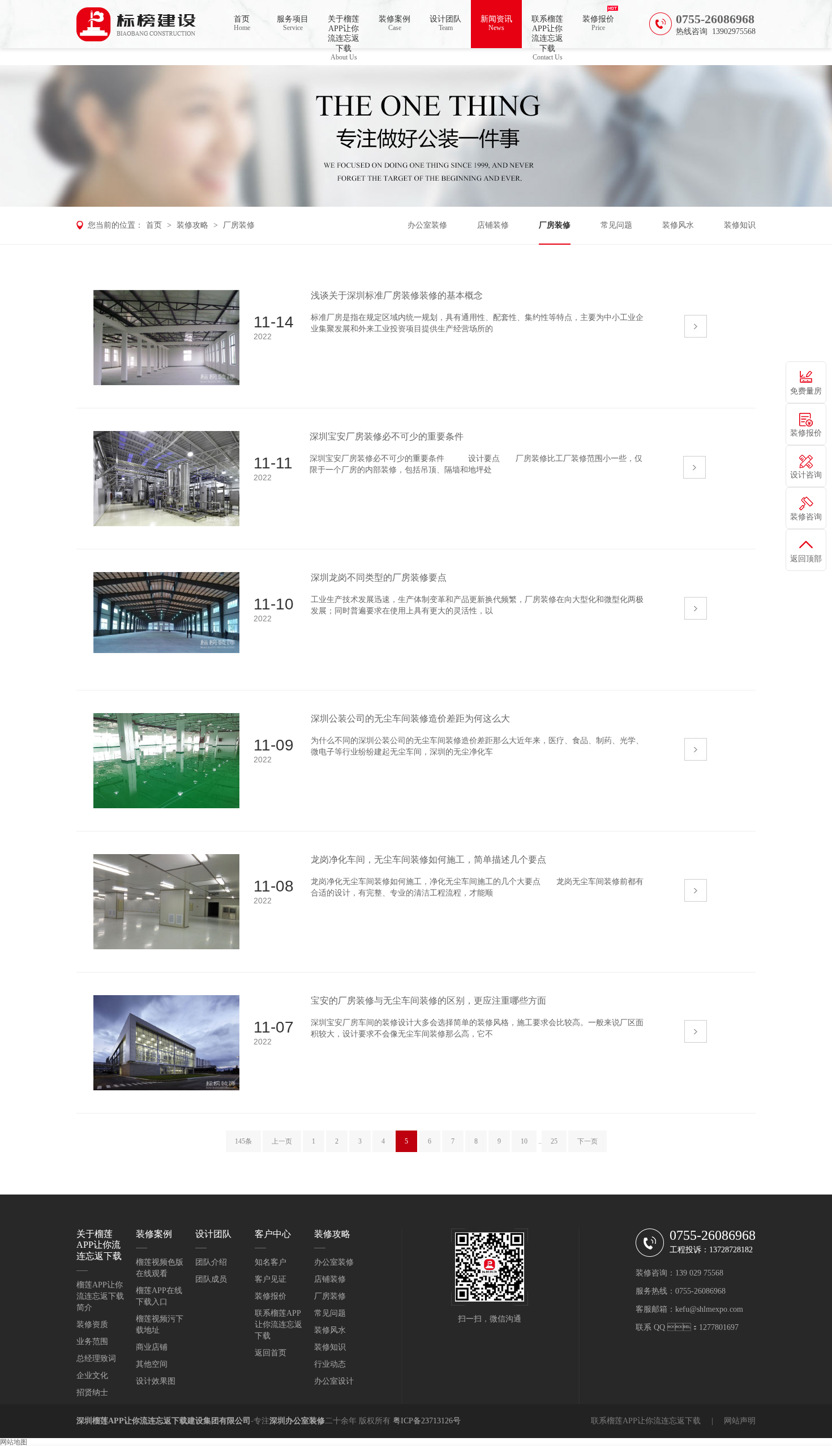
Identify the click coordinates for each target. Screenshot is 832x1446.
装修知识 (740, 225)
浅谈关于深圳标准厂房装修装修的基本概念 (397, 295)
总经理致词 (96, 1358)
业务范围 (92, 1341)
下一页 (587, 1141)
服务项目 (292, 23)
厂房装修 (239, 225)
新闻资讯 (496, 23)
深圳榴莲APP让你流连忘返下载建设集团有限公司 (163, 1421)
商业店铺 (152, 1347)
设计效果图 (155, 1381)
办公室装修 (427, 225)
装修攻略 (192, 225)
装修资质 (92, 1324)
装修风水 (678, 225)
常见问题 (616, 225)
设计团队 (445, 23)
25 (554, 1141)
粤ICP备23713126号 (427, 1421)
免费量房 (806, 391)
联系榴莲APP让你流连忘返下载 (547, 31)
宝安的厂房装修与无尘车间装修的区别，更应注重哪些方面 (428, 1000)
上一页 (282, 1141)
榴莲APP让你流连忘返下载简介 (100, 1296)
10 (524, 1141)
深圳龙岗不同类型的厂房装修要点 (379, 577)
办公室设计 (334, 1381)
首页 (242, 23)
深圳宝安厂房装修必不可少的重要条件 (387, 436)
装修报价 (598, 23)
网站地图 (13, 1442)
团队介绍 (211, 1262)
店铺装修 (493, 225)
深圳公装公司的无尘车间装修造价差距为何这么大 (410, 718)
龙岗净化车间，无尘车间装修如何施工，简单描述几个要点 (428, 859)
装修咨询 (806, 517)
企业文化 (92, 1375)
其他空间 (152, 1364)
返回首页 (270, 1353)
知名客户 (270, 1262)
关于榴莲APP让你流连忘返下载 (343, 31)
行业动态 (330, 1364)
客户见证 (270, 1279)
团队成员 (211, 1279)
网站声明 (740, 1421)
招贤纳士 (92, 1392)
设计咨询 (806, 475)
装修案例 (394, 23)
